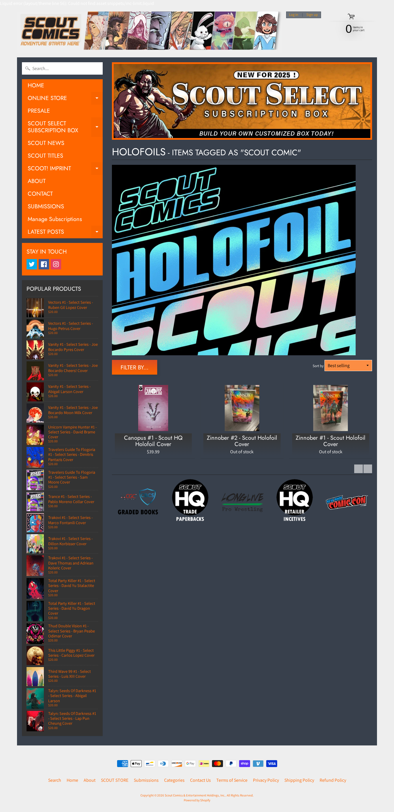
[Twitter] (32, 264)
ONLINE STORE (65, 99)
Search (54, 780)
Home (72, 780)
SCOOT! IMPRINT (65, 169)
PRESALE (39, 111)
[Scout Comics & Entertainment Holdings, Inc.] (149, 32)
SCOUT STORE (114, 780)
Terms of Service (231, 780)
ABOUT (37, 181)
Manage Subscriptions (55, 219)
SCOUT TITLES (45, 156)
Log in (293, 15)
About (89, 780)
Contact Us (200, 780)
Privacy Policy (266, 780)
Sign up (312, 15)
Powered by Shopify (197, 800)
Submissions (146, 780)
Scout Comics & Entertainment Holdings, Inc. (195, 795)
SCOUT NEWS (46, 143)
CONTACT (40, 194)
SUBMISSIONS (46, 206)
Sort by (318, 365)
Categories (174, 780)
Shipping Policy (299, 780)
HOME (36, 85)
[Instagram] (56, 264)
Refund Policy (333, 780)
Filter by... (135, 367)
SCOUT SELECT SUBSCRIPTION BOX (65, 127)
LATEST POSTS (65, 233)
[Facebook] (44, 264)
